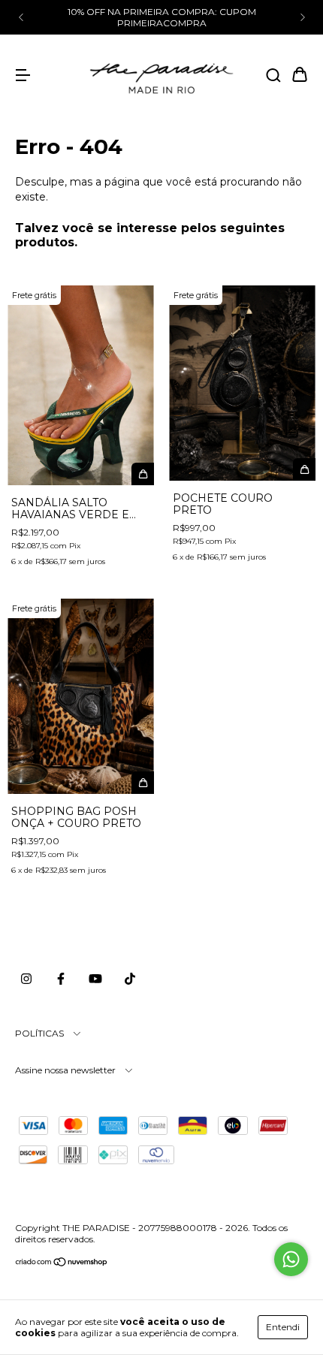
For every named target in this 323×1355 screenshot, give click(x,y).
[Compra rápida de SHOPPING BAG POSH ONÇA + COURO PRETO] (142, 782)
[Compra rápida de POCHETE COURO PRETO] (304, 469)
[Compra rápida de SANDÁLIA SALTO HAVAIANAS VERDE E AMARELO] (142, 474)
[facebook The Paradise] (61, 978)
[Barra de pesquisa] (273, 76)
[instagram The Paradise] (26, 978)
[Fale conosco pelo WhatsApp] (291, 1259)
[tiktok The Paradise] (130, 978)
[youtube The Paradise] (95, 978)
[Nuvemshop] (62, 1263)
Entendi (283, 1326)
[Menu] (22, 76)
